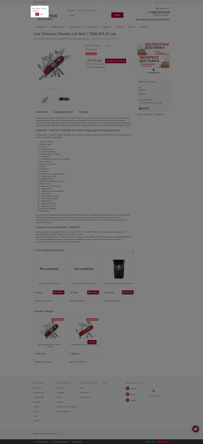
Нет (42, 14)
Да (37, 14)
